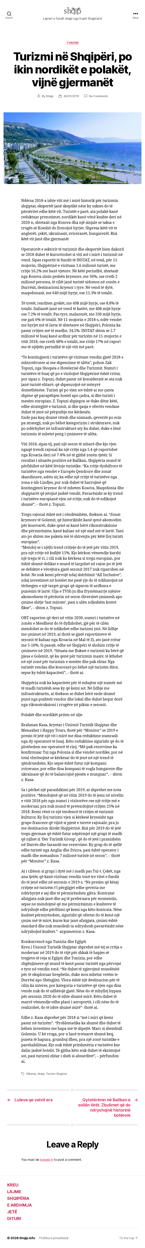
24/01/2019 (71, 96)
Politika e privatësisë (53, 1238)
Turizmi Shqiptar (56, 1073)
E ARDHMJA (19, 1205)
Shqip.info (27, 1238)
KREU (12, 1184)
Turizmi (72, 42)
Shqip (49, 96)
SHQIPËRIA (18, 1198)
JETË (12, 1211)
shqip (41, 1073)
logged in (46, 1159)
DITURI (14, 1218)
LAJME (14, 1191)
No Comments (98, 96)
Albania (31, 1073)
